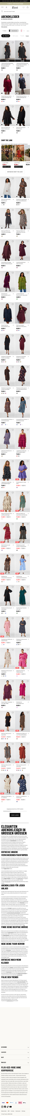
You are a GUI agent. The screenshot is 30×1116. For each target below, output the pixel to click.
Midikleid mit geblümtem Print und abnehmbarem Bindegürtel (21, 200)
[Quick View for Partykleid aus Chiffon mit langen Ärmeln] (13, 639)
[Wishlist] (13, 42)
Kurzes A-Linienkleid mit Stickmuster (21, 797)
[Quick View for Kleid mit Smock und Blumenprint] (13, 545)
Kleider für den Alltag (22, 973)
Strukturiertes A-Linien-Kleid (21, 482)
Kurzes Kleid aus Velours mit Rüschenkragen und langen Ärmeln (6, 96)
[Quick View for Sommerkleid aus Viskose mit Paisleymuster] (13, 419)
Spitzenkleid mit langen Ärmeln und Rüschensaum (6, 263)
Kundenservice (9, 1000)
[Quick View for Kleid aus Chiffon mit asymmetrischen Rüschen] (28, 514)
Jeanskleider (19, 974)
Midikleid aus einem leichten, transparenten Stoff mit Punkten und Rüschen (21, 545)
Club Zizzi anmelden (21, 981)
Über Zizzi (3, 1062)
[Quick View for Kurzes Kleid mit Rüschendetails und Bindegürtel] (13, 325)
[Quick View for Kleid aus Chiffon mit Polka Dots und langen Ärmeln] (13, 231)
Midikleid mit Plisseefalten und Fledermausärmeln (20, 702)
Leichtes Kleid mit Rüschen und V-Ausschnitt (21, 294)
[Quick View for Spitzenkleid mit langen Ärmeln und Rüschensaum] (13, 262)
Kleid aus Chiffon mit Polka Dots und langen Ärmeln (6, 231)
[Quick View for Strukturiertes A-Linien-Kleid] (28, 482)
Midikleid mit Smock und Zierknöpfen (6, 608)
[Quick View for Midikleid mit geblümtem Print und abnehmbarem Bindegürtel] (28, 199)
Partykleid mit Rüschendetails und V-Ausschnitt (6, 294)
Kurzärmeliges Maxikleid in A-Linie (21, 608)
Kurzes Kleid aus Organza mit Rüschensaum (21, 65)
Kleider (11, 967)
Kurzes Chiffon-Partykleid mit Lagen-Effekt (6, 702)
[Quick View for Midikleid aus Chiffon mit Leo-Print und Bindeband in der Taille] (28, 733)
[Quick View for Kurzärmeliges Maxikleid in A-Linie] (28, 608)
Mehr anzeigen (4, 26)
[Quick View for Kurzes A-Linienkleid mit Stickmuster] (28, 796)
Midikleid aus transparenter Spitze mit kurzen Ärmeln (6, 577)
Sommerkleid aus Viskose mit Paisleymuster (6, 420)
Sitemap (23, 1111)
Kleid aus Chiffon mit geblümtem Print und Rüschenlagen (20, 231)
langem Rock (20, 878)
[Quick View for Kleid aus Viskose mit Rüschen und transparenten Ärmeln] (28, 127)
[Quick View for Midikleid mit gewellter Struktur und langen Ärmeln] (13, 357)
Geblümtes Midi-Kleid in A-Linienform (6, 797)
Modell (27, 35)
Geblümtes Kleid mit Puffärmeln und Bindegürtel (20, 671)
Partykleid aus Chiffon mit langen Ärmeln (6, 640)
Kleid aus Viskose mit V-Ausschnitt (6, 734)
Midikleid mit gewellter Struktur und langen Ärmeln (6, 357)
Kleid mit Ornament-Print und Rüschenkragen (6, 514)
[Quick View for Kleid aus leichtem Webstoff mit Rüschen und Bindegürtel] (28, 325)
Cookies (12, 1111)
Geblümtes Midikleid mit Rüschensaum (6, 451)
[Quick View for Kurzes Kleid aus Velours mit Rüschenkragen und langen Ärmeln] (13, 96)
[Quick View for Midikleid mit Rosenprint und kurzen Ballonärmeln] (28, 388)
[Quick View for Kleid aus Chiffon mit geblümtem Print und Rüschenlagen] (28, 231)
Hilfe (2, 1057)
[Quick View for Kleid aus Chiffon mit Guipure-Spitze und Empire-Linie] (13, 127)
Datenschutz (3, 1111)
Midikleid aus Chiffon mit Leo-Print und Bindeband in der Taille (21, 734)
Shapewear (8, 950)
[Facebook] (5, 1106)
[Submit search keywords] (2, 11)
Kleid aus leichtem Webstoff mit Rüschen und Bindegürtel (21, 325)
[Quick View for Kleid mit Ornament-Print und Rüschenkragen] (13, 514)
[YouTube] (11, 1106)
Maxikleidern (9, 971)
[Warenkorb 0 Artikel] (28, 7)
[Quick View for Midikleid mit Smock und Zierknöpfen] (13, 608)
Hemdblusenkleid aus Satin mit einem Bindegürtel (21, 263)
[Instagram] (2, 1106)
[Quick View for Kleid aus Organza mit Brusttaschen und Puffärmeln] (13, 65)
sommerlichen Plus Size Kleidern (13, 912)
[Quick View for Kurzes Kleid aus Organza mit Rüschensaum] (28, 65)
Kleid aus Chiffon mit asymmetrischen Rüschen (21, 514)
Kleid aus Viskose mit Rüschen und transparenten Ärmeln (20, 128)
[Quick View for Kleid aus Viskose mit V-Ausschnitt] (13, 733)
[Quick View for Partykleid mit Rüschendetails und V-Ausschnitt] (13, 294)
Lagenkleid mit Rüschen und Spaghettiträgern (21, 451)
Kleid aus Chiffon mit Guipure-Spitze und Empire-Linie (5, 128)
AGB (9, 1111)
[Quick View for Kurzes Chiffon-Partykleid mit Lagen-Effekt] (13, 702)
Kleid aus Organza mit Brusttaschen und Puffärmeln (5, 65)
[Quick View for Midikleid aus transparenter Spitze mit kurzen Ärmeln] (13, 576)
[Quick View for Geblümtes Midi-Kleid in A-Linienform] (13, 796)
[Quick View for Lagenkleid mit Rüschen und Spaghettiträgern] (28, 451)
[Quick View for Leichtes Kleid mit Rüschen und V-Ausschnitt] (28, 294)
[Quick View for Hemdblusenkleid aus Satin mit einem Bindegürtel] (28, 262)
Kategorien (4, 1047)
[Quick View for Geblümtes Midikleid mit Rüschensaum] (13, 451)
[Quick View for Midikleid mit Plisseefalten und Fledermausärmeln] (28, 702)
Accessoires (7, 881)
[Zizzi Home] (15, 7)
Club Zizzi (3, 1052)
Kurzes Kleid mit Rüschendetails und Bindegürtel (5, 325)
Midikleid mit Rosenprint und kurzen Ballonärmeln (21, 388)
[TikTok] (8, 1106)
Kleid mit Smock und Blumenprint (5, 545)
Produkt (22, 35)
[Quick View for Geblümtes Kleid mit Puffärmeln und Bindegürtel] (28, 671)
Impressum (18, 1111)
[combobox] (15, 11)
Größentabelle (11, 932)
